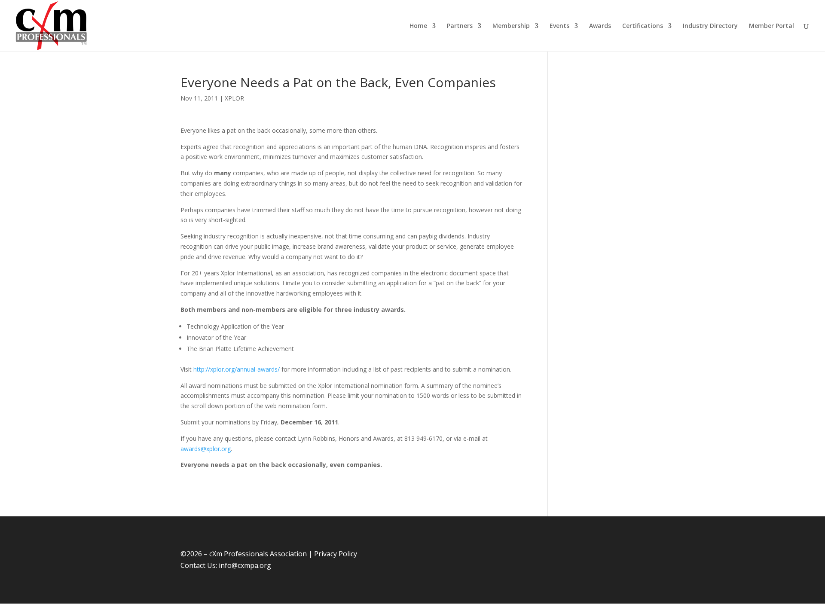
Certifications (642, 26)
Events (559, 26)
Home (418, 26)
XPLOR (234, 98)
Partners (460, 26)
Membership (511, 26)
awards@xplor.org (205, 449)
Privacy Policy (335, 553)
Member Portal (771, 26)
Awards (600, 26)
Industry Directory (710, 26)
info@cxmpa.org (245, 565)
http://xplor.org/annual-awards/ (236, 369)
